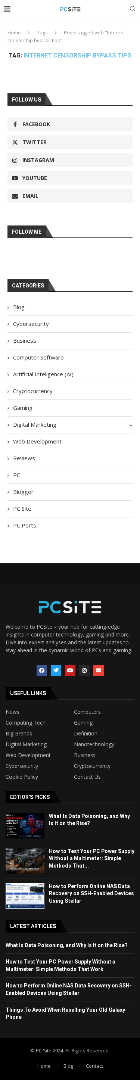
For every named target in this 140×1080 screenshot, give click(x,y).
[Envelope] (98, 670)
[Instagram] (84, 670)
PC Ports (24, 525)
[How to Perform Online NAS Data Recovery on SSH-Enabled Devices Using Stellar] (25, 896)
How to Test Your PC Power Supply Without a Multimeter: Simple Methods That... (91, 858)
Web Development (37, 441)
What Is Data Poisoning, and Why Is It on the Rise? (67, 945)
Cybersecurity (31, 323)
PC (16, 475)
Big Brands (19, 733)
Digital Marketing (34, 424)
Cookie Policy (22, 776)
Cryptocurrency (33, 391)
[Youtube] (70, 670)
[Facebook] (42, 670)
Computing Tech (26, 722)
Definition (85, 733)
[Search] (132, 9)
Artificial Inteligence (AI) (43, 374)
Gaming (22, 407)
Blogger (23, 491)
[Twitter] (56, 670)
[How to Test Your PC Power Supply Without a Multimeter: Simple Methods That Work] (25, 861)
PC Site (22, 508)
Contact (94, 1065)
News (12, 712)
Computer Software (38, 357)
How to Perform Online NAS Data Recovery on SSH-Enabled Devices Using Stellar (91, 893)
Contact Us (87, 776)
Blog (19, 307)
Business (24, 340)
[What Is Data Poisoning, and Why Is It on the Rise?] (25, 825)
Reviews (24, 458)
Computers (87, 712)
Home (14, 32)
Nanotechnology (94, 744)
